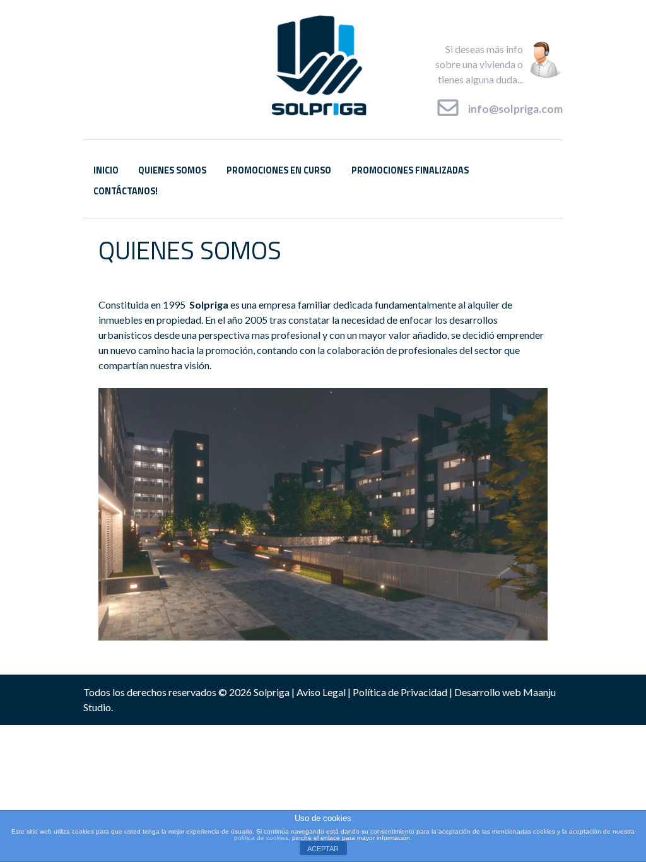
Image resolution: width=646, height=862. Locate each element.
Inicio (106, 170)
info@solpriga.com (515, 108)
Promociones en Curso (278, 170)
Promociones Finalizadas (410, 170)
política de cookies (261, 837)
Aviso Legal (321, 692)
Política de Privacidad (400, 692)
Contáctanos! (125, 191)
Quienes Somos (172, 170)
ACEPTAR (323, 849)
